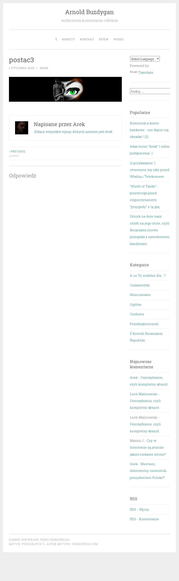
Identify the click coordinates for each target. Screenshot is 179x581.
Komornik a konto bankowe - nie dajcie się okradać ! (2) (149, 130)
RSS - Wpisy (139, 509)
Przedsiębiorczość (144, 324)
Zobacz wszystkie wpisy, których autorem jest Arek (73, 131)
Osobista (137, 314)
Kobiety (68, 39)
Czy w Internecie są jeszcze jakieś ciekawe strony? (148, 447)
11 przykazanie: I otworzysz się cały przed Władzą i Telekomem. (149, 170)
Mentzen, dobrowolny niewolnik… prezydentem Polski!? (149, 471)
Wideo (119, 39)
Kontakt (87, 39)
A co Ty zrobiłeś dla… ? (147, 275)
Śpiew (104, 39)
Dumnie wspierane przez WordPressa (39, 539)
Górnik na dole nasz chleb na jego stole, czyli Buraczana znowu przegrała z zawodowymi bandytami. (150, 230)
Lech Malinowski (143, 394)
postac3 (17, 153)
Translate (145, 72)
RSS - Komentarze (144, 519)
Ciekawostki (140, 285)
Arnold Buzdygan (89, 12)
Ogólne (135, 304)
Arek (44, 68)
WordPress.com (85, 544)
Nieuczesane (140, 294)
